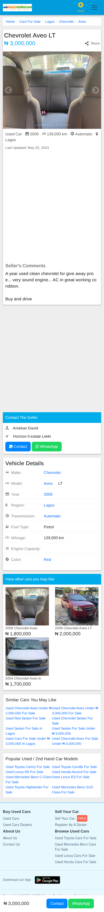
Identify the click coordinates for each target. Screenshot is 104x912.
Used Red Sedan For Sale (26, 718)
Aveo (82, 21)
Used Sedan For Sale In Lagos (24, 730)
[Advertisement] (52, 207)
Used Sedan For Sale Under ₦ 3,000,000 (73, 730)
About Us (10, 837)
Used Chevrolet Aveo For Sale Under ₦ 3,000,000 (75, 741)
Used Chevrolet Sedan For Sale (72, 720)
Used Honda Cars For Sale (75, 861)
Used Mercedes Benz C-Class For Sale (29, 779)
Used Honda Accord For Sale (74, 772)
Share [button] (95, 43)
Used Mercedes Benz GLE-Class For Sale (73, 789)
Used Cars (11, 818)
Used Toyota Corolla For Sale (74, 767)
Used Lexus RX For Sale (24, 772)
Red (47, 559)
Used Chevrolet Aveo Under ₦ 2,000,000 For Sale (29, 710)
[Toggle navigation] (94, 7)
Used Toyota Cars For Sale (76, 837)
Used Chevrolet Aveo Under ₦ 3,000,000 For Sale (75, 710)
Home (10, 21)
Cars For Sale (30, 21)
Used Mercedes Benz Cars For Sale (75, 847)
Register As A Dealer (71, 824)
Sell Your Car (70, 818)
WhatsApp (48, 446)
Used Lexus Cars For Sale (75, 855)
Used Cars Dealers (17, 824)
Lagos (50, 21)
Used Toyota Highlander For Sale (27, 789)
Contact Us (11, 844)
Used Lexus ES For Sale (70, 777)
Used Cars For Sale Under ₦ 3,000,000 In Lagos (28, 741)
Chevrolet (66, 21)
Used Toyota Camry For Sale (28, 767)
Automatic (52, 516)
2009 (48, 494)
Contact (20, 446)
